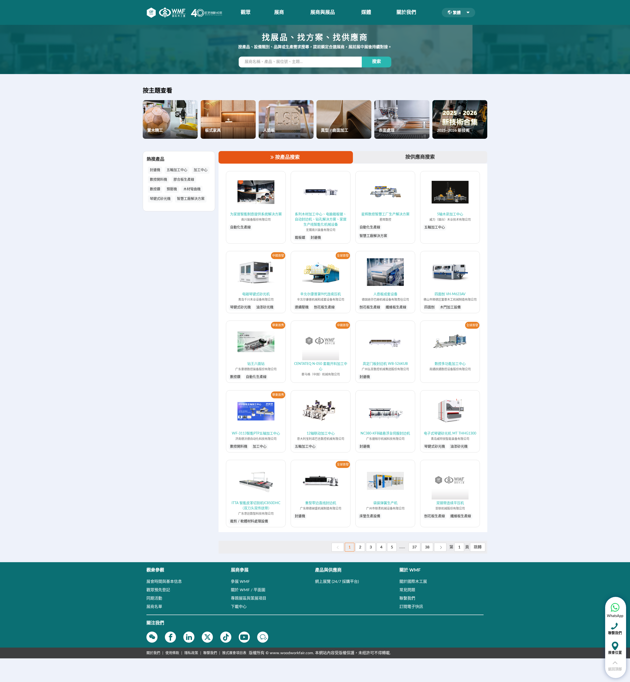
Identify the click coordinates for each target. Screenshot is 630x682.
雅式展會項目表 (234, 653)
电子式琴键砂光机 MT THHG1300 (450, 433)
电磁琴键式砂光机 (256, 294)
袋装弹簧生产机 (385, 503)
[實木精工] (170, 119)
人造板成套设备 (385, 294)
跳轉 (478, 547)
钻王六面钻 (256, 364)
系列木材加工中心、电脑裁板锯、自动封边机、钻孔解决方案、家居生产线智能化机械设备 (320, 219)
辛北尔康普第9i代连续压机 (320, 294)
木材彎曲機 (192, 189)
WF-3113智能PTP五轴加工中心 (256, 433)
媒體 (366, 12)
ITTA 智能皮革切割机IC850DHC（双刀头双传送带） (256, 505)
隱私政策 (191, 653)
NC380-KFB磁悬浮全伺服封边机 (385, 433)
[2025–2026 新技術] (459, 119)
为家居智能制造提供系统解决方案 (256, 214)
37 (414, 547)
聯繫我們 (210, 653)
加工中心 (200, 170)
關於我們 (406, 12)
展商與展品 (322, 12)
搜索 (376, 62)
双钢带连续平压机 (450, 503)
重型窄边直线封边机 (320, 503)
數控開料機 (158, 179)
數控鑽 (155, 189)
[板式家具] (228, 119)
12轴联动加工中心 (321, 433)
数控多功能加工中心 (450, 364)
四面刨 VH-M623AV (450, 294)
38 (427, 547)
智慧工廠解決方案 (191, 199)
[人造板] (286, 119)
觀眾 (246, 12)
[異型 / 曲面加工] (343, 119)
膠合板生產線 (183, 179)
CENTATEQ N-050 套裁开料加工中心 (320, 366)
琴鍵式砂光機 (160, 199)
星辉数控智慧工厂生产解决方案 (385, 214)
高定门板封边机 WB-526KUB (385, 364)
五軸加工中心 (177, 170)
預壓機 (172, 189)
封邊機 (155, 170)
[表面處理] (401, 119)
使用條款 (172, 653)
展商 (279, 12)
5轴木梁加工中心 (450, 214)
